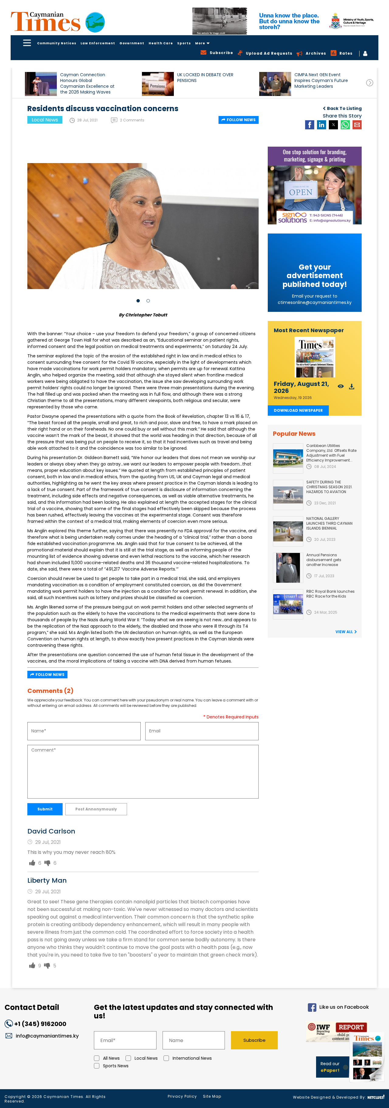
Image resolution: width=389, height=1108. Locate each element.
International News (192, 1058)
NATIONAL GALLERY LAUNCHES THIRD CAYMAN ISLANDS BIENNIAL (329, 523)
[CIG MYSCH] (285, 21)
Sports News (116, 1066)
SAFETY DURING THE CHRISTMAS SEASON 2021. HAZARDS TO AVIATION (329, 486)
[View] (341, 388)
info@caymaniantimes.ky (47, 1035)
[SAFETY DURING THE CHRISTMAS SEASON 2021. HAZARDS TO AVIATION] (288, 495)
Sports (184, 43)
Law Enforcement (98, 43)
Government (131, 43)
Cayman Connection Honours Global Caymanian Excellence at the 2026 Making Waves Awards (87, 83)
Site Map (212, 1096)
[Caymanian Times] (58, 21)
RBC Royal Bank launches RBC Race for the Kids (330, 594)
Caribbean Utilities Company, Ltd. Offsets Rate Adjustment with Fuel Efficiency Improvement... (331, 453)
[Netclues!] (375, 1097)
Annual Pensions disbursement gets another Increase (323, 559)
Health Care (161, 43)
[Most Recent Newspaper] (315, 357)
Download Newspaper (298, 410)
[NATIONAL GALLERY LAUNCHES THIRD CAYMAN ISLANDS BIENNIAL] (288, 531)
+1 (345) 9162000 (40, 1024)
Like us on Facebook (344, 1007)
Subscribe (254, 1040)
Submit (45, 809)
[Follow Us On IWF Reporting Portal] (328, 1032)
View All (344, 631)
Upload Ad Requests (269, 53)
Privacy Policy (182, 1096)
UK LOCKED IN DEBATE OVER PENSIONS (205, 78)
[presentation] (369, 82)
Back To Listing (344, 108)
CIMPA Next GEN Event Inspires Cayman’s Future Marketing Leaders (321, 80)
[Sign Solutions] (315, 185)
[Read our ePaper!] (367, 1083)
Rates (346, 53)
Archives (316, 53)
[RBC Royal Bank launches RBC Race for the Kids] (288, 604)
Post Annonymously (96, 809)
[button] (41, 84)
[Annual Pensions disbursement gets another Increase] (288, 568)
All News (111, 1058)
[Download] (352, 388)
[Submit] (32, 863)
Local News (146, 1058)
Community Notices (56, 43)
